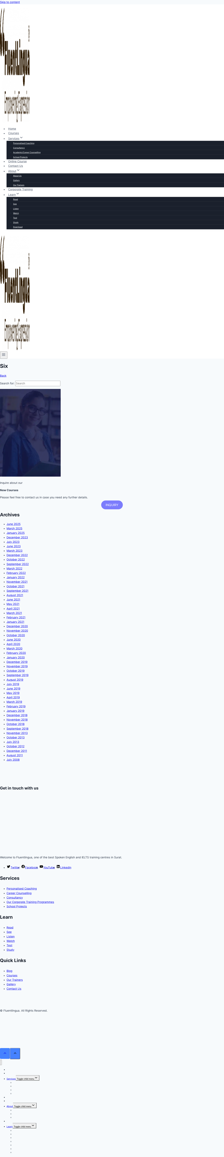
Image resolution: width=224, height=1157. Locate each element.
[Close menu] (1, 1062)
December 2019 (17, 662)
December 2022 (17, 555)
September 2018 (17, 728)
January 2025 (16, 533)
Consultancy (19, 148)
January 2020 (16, 657)
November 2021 (17, 581)
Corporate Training (20, 189)
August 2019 (15, 679)
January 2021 (15, 621)
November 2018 (17, 719)
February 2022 (16, 573)
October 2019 (16, 670)
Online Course (17, 161)
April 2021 (13, 608)
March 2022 (14, 568)
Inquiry (112, 505)
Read (15, 199)
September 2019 (18, 675)
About (10, 1106)
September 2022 (18, 564)
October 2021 (15, 586)
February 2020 (16, 653)
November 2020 (17, 630)
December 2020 (17, 626)
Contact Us (15, 165)
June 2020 (14, 639)
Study (16, 222)
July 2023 (13, 541)
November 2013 (17, 733)
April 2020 (13, 644)
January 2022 (16, 577)
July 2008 (13, 759)
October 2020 (16, 635)
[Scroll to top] (5, 1053)
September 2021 (17, 590)
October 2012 (15, 746)
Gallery (16, 180)
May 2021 (13, 604)
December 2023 (17, 537)
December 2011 (17, 751)
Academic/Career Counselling (27, 152)
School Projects (20, 157)
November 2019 (17, 666)
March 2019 (14, 701)
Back (3, 375)
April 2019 (13, 697)
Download (17, 227)
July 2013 (13, 742)
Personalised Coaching (23, 143)
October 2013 (16, 737)
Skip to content (10, 2)
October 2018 (15, 724)
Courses (13, 133)
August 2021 (15, 595)
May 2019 (13, 693)
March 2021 (14, 613)
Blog (9, 971)
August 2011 (15, 755)
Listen (16, 208)
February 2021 (16, 617)
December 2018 (17, 715)
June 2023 (14, 546)
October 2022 (16, 559)
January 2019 (15, 710)
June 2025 (13, 524)
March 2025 (14, 528)
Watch (16, 213)
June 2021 (13, 599)
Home (12, 128)
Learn (10, 1126)
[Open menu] (3, 355)
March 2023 (14, 550)
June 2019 (13, 688)
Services (11, 1078)
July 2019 (13, 684)
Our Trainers (18, 185)
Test (15, 218)
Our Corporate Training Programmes (30, 902)
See (15, 204)
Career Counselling (19, 893)
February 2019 (16, 706)
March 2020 (14, 648)
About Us (17, 176)
